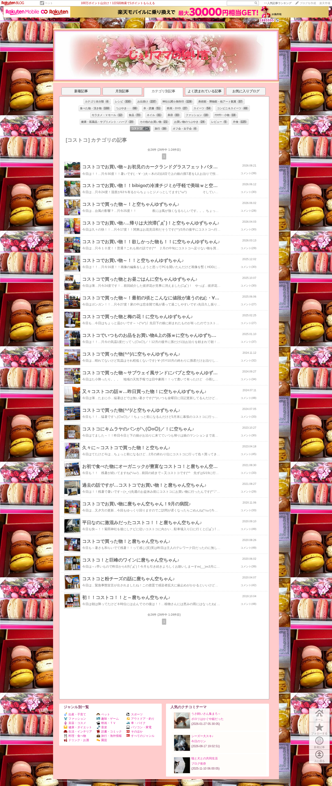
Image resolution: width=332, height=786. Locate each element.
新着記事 (319, 747)
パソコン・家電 (141, 727)
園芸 (104, 740)
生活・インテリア (80, 731)
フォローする (319, 733)
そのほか (137, 731)
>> (278, 3)
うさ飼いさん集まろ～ (206, 713)
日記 (68, 25)
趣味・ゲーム (110, 718)
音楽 (104, 727)
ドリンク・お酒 (78, 740)
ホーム (58, 25)
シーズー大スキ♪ (202, 736)
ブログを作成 (308, 3)
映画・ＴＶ (108, 723)
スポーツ (137, 714)
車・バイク (138, 723)
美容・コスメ (77, 723)
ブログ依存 (198, 763)
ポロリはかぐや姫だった (207, 719)
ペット (49, 3)
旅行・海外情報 (111, 735)
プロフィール (82, 25)
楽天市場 (324, 3)
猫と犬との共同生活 (204, 758)
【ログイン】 (270, 25)
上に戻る (319, 761)
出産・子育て (77, 714)
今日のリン (198, 741)
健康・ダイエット (80, 727)
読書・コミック (111, 731)
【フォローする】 (248, 25)
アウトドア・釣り (142, 718)
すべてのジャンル (142, 735)
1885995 (267, 20)
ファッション (77, 718)
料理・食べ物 (77, 735)
